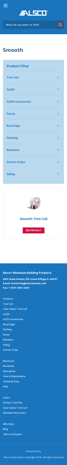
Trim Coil (12, 77)
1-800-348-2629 (19, 288)
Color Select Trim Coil (15, 309)
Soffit (11, 90)
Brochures (8, 366)
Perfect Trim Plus (13, 403)
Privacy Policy (33, 451)
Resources (9, 361)
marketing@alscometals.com (28, 283)
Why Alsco (8, 424)
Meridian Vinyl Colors (14, 413)
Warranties (9, 371)
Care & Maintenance (14, 376)
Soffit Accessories (19, 102)
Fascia (11, 114)
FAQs (5, 386)
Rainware (13, 150)
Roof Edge (13, 126)
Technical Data (11, 381)
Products (8, 299)
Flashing (12, 138)
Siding (11, 174)
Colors (6, 398)
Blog (5, 429)
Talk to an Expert (12, 434)
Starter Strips (16, 162)
